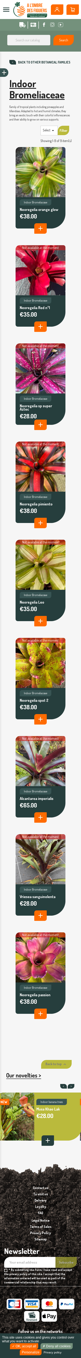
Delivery (40, 1200)
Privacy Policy (40, 1233)
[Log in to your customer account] (57, 9)
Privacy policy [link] (52, 1352)
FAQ (40, 1213)
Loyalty (40, 1206)
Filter (63, 130)
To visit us (40, 1194)
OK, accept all (25, 1346)
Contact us (40, 1188)
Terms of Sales (41, 1227)
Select (49, 130)
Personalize (30, 1352)
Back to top (56, 1064)
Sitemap (40, 1239)
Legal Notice (41, 1220)
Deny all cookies (58, 1346)
